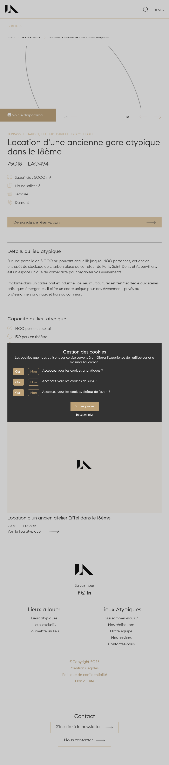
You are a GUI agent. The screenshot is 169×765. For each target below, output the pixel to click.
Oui (18, 371)
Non (33, 371)
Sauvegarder (84, 406)
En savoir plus (84, 414)
